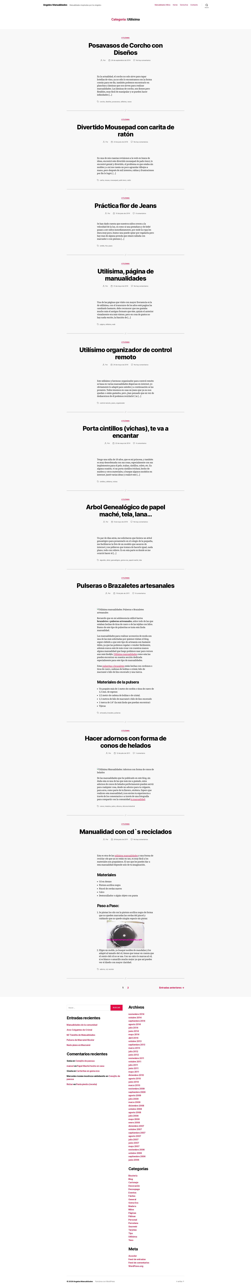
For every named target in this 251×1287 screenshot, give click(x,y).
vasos (129, 102)
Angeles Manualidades (55, 5)
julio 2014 (133, 1027)
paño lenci (122, 180)
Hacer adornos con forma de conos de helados (125, 741)
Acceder (132, 1256)
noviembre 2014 (136, 1014)
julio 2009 (133, 1099)
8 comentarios (140, 593)
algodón (103, 560)
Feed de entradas (137, 1259)
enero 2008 (134, 1122)
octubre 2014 (135, 1017)
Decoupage (134, 1189)
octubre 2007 (135, 1129)
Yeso (130, 1240)
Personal (132, 1220)
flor (106, 246)
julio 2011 (133, 1065)
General (132, 1199)
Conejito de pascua (85, 1061)
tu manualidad (138, 799)
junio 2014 (133, 1031)
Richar (70, 1084)
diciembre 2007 (136, 1126)
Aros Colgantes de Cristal (79, 1030)
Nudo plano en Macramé (78, 1045)
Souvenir (132, 1226)
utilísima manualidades (126, 855)
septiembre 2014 (136, 1021)
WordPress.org (135, 1266)
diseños (108, 102)
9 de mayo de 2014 (121, 522)
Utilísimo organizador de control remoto (125, 353)
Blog (130, 1179)
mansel (70, 1066)
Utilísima (125, 38)
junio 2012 (133, 1055)
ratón (129, 180)
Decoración (134, 1186)
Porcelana (133, 1223)
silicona (119, 806)
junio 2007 (133, 1143)
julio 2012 (133, 1051)
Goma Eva (184, 5)
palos (113, 806)
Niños (131, 1209)
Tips (130, 1233)
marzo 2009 (134, 1102)
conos (102, 806)
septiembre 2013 (136, 1044)
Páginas (132, 1213)
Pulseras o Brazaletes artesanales (125, 585)
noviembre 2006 (136, 1149)
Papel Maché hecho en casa (90, 1066)
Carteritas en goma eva (87, 1071)
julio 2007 (133, 1139)
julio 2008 (133, 1116)
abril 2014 (133, 1038)
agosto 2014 (134, 1024)
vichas (115, 482)
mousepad (114, 180)
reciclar (111, 969)
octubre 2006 (135, 1153)
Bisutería (132, 1175)
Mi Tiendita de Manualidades (81, 1035)
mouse (107, 180)
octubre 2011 (134, 1061)
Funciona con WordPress (105, 1281)
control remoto (105, 403)
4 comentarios (141, 213)
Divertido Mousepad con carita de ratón (125, 130)
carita (102, 180)
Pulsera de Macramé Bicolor (80, 1040)
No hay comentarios (143, 60)
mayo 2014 (133, 1034)
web (113, 324)
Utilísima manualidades (125, 654)
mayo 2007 (134, 1146)
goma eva (124, 560)
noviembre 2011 (136, 1058)
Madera (132, 1206)
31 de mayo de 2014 (120, 286)
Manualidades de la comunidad (82, 1025)
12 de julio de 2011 (123, 753)
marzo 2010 (134, 1085)
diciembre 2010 (136, 1075)
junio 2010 (133, 1082)
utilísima (124, 102)
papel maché (133, 560)
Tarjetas (132, 1230)
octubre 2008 (135, 1109)
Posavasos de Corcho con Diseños (125, 49)
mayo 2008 (134, 1119)
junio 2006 (133, 1160)
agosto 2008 (134, 1112)
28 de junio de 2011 (121, 839)
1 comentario (140, 753)
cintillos (102, 482)
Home (175, 5)
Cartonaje (133, 1182)
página (102, 324)
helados (108, 806)
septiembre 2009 (137, 1092)
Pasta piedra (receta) (86, 1084)
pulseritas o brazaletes (113, 666)
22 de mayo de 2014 (122, 443)
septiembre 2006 (137, 1156)
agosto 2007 (134, 1136)
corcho (102, 102)
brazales (110, 713)
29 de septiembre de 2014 (121, 60)
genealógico (115, 560)
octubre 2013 (134, 1041)
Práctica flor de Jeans (125, 205)
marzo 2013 (134, 1048)
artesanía (103, 713)
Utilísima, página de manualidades (125, 274)
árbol (108, 560)
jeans (110, 246)
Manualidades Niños (162, 5)
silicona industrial (128, 806)
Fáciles (131, 1196)
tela (140, 560)
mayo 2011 (133, 1072)
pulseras (117, 713)
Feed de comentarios (138, 1262)
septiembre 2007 (136, 1133)
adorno (102, 969)
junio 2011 (133, 1068)
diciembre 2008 (136, 1105)
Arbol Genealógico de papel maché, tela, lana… (125, 510)
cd (107, 969)
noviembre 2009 (136, 1088)
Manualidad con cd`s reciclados (125, 831)
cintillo (102, 246)
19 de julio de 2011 (123, 593)
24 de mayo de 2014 (120, 365)
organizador (120, 403)
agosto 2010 (134, 1078)
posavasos (116, 102)
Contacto (194, 5)
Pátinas (132, 1216)
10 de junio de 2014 (123, 213)
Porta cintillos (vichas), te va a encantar (125, 432)
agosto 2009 (134, 1095)
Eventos (132, 1192)
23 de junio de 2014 (121, 142)
